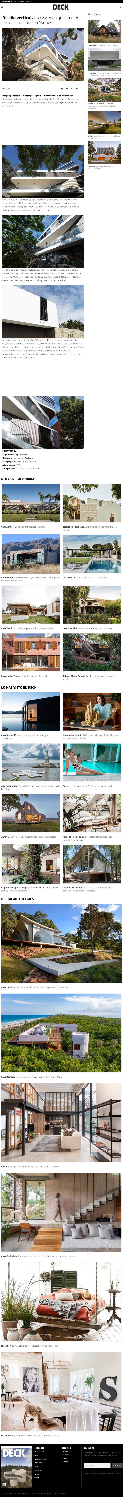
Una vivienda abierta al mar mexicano (87, 628)
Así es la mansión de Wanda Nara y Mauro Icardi (87, 786)
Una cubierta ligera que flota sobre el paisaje (27, 628)
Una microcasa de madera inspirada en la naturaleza (28, 837)
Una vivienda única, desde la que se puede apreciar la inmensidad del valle (31, 579)
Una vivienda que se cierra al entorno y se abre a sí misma (104, 74)
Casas (36, 1455)
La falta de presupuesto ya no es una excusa (29, 1346)
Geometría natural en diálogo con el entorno (104, 137)
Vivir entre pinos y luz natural (104, 45)
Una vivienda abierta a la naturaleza (85, 577)
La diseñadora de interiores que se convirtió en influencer (87, 838)
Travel (36, 1478)
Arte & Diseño (38, 1463)
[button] (121, 7)
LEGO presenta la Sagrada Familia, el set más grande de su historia (90, 737)
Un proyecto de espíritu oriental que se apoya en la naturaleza (34, 987)
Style (36, 1467)
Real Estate (38, 1474)
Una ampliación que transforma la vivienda (89, 528)
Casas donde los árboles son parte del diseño (30, 889)
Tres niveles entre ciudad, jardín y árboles (103, 167)
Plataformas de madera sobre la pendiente (88, 677)
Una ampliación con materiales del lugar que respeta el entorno (38, 1256)
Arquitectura (39, 1452)
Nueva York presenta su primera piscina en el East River (30, 787)
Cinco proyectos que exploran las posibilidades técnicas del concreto (88, 889)
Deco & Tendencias (40, 1459)
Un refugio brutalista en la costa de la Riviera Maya (31, 1077)
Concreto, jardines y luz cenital (25, 676)
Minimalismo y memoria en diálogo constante (102, 105)
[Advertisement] (43, 128)
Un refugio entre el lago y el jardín (23, 527)
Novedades (38, 1470)
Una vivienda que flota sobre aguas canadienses (25, 737)
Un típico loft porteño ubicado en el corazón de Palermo (31, 1166)
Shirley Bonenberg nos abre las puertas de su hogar (30, 1435)
